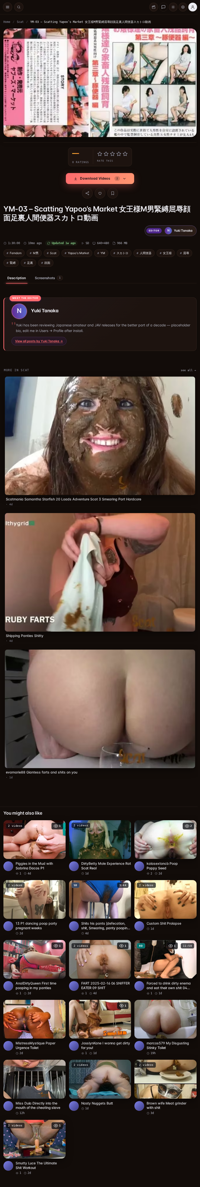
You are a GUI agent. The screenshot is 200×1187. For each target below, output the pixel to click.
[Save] (111, 192)
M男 (36, 252)
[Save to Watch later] (58, 819)
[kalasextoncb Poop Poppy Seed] (163, 841)
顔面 (47, 261)
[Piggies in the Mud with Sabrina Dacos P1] (34, 841)
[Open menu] (7, 7)
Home (6, 22)
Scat (20, 22)
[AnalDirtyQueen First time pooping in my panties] (34, 960)
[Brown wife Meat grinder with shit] (163, 1079)
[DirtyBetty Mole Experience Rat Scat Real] (98, 841)
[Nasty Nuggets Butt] (98, 1077)
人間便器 (145, 252)
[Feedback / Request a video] (163, 7)
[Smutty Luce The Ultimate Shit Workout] (34, 1138)
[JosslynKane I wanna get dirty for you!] (98, 1020)
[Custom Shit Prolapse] (163, 899)
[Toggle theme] (173, 7)
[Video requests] (153, 7)
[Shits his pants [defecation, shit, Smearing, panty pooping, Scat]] (98, 901)
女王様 (167, 252)
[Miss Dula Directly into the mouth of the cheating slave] (34, 1079)
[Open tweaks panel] (183, 7)
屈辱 (186, 252)
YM (102, 252)
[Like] (98, 192)
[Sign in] (192, 7)
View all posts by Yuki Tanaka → (39, 340)
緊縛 (13, 261)
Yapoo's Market (78, 252)
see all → (186, 369)
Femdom (15, 252)
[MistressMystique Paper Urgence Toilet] (34, 1020)
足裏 (30, 261)
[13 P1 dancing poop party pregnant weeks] (34, 901)
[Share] (86, 192)
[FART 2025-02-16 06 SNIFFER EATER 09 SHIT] (98, 960)
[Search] (18, 7)
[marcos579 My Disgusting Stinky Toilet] (163, 1020)
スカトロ (122, 252)
